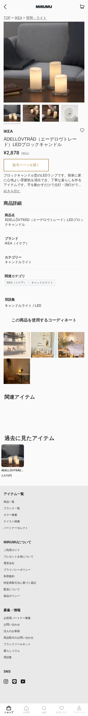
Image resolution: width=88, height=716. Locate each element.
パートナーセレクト (16, 528)
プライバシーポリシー (17, 569)
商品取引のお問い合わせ (18, 637)
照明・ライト (36, 18)
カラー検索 (10, 514)
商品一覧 (9, 501)
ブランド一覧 (12, 508)
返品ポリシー (12, 595)
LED (38, 305)
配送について (12, 589)
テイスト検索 (12, 521)
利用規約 (9, 576)
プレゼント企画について (18, 556)
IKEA (18, 18)
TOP (7, 18)
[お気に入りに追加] (82, 130)
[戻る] (5, 7)
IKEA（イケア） (16, 282)
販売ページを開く (26, 165)
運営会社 (9, 563)
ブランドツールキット (17, 644)
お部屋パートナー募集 (17, 618)
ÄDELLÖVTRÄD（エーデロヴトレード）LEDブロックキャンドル (12, 471)
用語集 (8, 657)
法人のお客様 (12, 631)
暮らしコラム (12, 650)
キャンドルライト (42, 282)
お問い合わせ (12, 624)
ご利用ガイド (12, 550)
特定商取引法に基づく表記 (20, 582)
